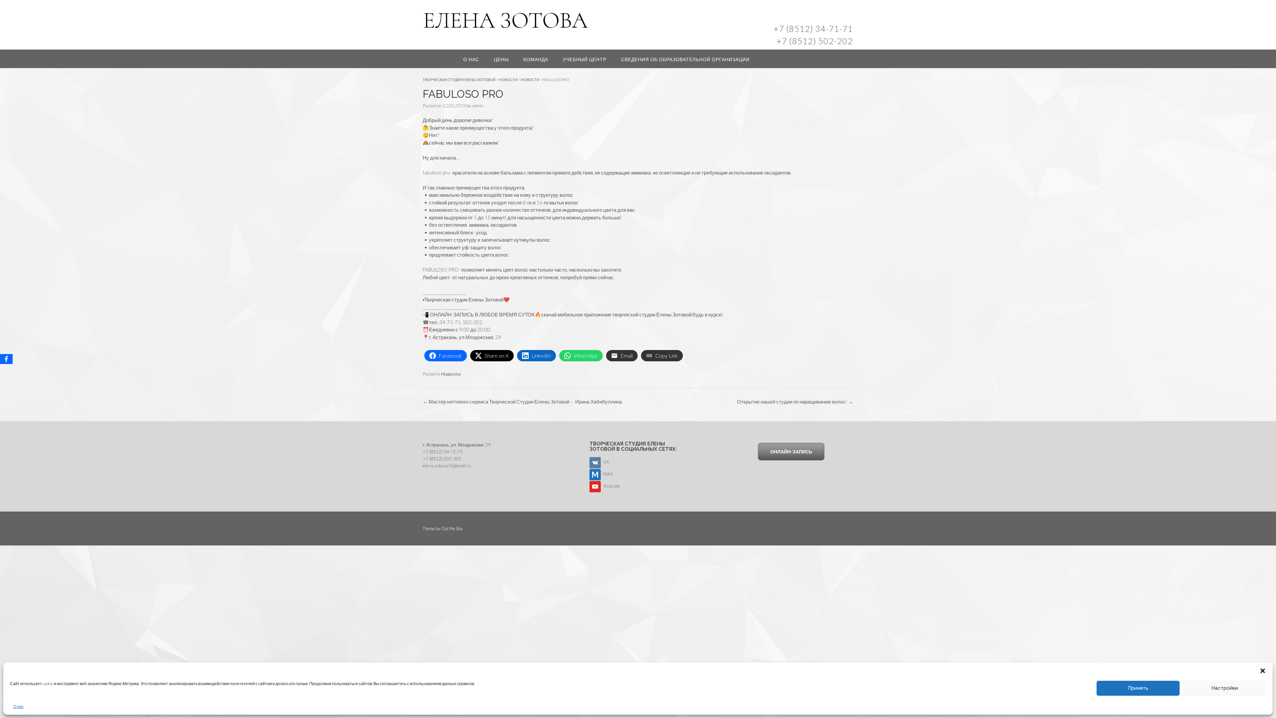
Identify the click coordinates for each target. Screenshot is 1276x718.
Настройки (1224, 688)
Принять (1138, 688)
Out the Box (452, 528)
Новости (451, 374)
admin (477, 105)
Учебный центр (584, 59)
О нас (18, 706)
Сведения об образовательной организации (685, 59)
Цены (501, 59)
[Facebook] (6, 359)
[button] (1262, 670)
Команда (535, 59)
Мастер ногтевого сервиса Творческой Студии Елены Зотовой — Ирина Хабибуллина (522, 402)
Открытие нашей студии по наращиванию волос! (795, 402)
